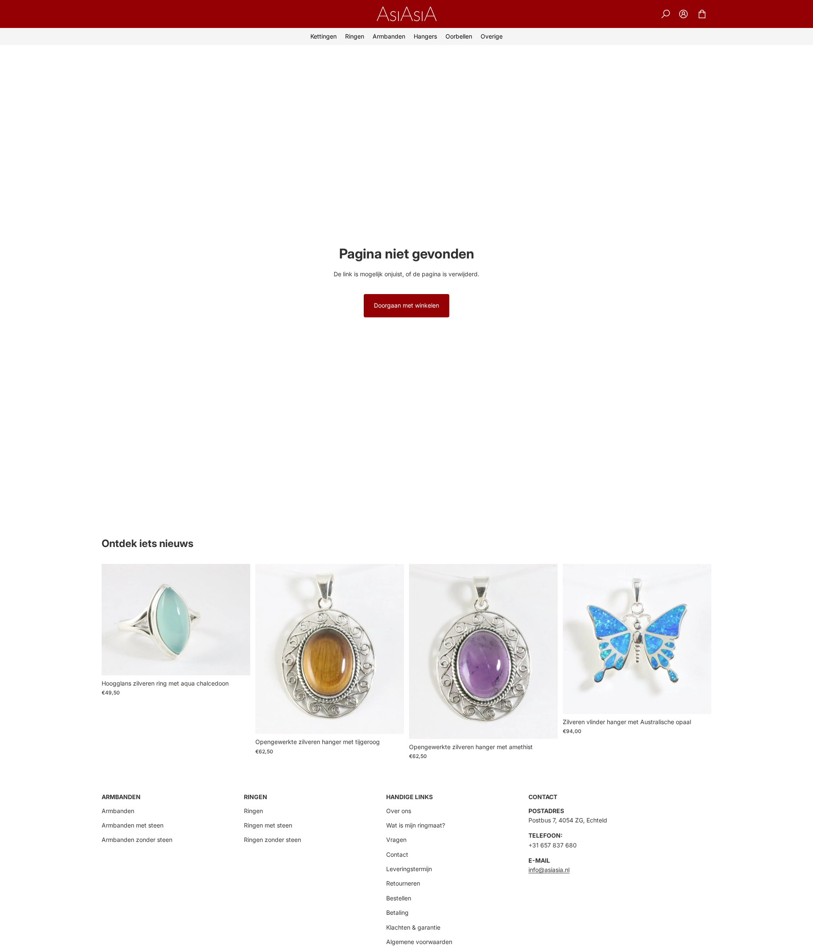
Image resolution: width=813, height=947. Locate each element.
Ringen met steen (268, 825)
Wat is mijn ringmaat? (415, 825)
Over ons (398, 810)
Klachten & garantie (413, 927)
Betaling (397, 912)
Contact (397, 854)
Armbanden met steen (132, 825)
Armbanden (118, 810)
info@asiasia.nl (549, 869)
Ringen (253, 810)
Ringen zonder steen (272, 839)
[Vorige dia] (114, 620)
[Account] (683, 14)
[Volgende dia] (237, 620)
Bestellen (398, 898)
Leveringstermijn (409, 868)
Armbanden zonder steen (137, 839)
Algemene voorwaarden (419, 941)
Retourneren (403, 883)
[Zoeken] (665, 14)
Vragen (396, 839)
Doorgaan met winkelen (406, 305)
